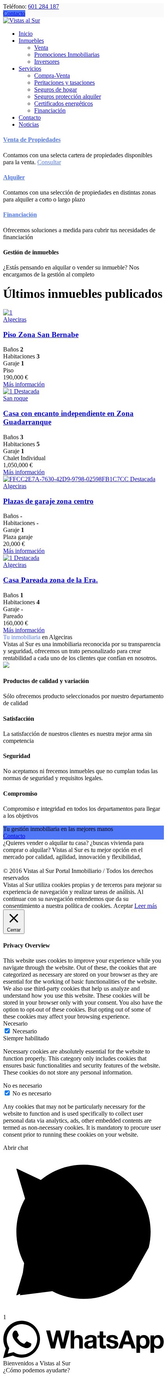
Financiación (50, 110)
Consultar (49, 162)
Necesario (24, 1031)
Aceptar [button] (123, 905)
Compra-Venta (52, 75)
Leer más (145, 905)
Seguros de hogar (55, 89)
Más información (24, 384)
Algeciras (14, 319)
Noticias (29, 124)
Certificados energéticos (63, 103)
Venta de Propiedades (32, 139)
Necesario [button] (15, 1023)
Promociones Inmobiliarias (66, 54)
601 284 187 (43, 6)
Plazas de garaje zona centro (48, 501)
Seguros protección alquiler (67, 96)
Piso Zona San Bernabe (40, 334)
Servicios (30, 68)
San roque (15, 398)
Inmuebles (31, 40)
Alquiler (14, 177)
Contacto (14, 13)
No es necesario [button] (22, 1085)
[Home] (21, 20)
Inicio (26, 33)
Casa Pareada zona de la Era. (50, 580)
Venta (41, 47)
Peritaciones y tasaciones (64, 82)
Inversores (46, 61)
